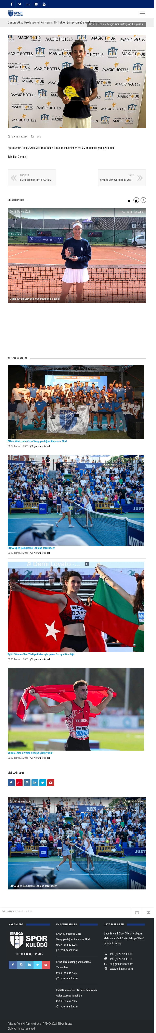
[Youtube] (50, 782)
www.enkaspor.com (121, 968)
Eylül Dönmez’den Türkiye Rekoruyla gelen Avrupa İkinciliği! (41, 654)
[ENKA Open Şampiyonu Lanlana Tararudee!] (76, 500)
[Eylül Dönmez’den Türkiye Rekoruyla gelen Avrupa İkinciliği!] (76, 607)
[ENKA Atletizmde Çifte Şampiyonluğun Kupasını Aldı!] (76, 402)
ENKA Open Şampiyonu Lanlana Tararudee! (31, 547)
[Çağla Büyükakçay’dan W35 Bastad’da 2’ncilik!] (77, 255)
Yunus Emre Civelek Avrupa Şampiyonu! (30, 752)
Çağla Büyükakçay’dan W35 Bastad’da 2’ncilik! (35, 298)
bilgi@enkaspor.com (121, 963)
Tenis (38, 136)
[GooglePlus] (19, 782)
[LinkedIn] (34, 782)
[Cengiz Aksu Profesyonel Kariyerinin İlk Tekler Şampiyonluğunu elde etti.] (77, 81)
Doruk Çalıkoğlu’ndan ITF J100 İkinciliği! (32, 321)
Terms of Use (33, 1023)
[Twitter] (42, 782)
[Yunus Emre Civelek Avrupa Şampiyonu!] (76, 709)
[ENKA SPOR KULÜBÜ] (16, 13)
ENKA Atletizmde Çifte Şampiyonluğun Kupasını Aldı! (37, 441)
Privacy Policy (16, 1023)
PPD (45, 1023)
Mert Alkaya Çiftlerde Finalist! (26, 341)
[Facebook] (11, 782)
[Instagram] (27, 782)
